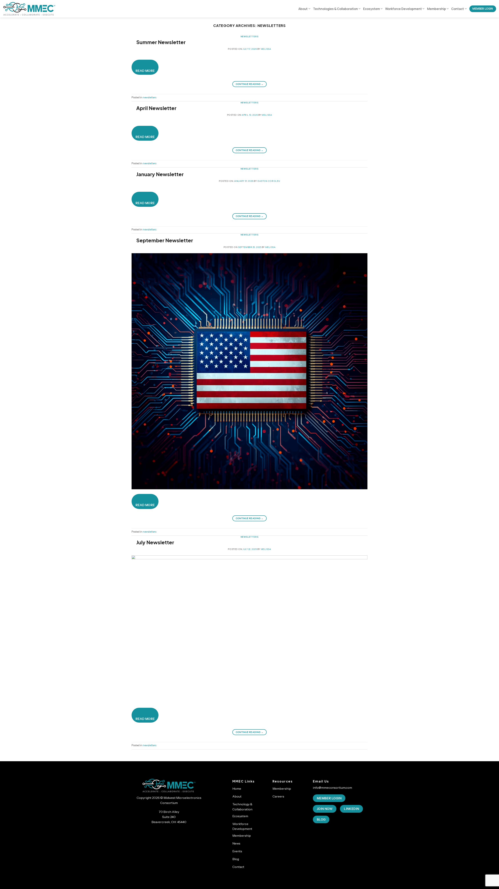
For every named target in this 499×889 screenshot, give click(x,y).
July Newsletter (155, 542)
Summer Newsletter (161, 42)
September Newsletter (164, 240)
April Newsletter (156, 108)
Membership (436, 9)
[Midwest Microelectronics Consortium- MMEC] (29, 9)
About (303, 9)
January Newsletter (160, 174)
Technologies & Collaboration (335, 9)
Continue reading (250, 84)
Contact (457, 9)
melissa (266, 49)
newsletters (249, 36)
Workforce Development (403, 9)
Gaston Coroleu (268, 181)
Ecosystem (371, 9)
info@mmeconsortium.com (332, 788)
